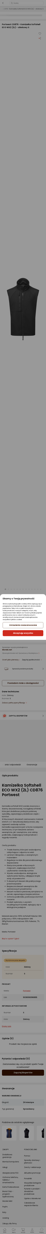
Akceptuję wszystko (23, 633)
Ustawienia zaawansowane (23, 625)
